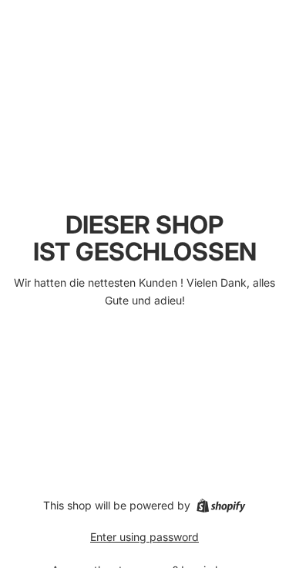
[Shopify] (221, 506)
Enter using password (144, 536)
